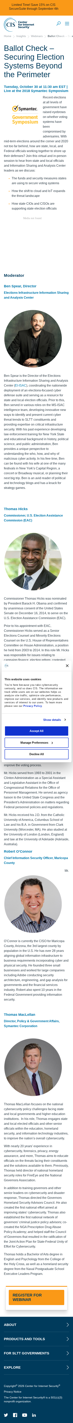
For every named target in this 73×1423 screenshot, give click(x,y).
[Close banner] (67, 665)
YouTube (24, 1415)
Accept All (36, 731)
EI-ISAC (20, 385)
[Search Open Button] (58, 23)
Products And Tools (24, 1339)
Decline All (36, 754)
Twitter (6, 1415)
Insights (21, 36)
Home (7, 36)
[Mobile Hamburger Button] (67, 23)
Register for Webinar (27, 1297)
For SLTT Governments (26, 1353)
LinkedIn (34, 1415)
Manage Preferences (34, 742)
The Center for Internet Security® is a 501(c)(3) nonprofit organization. (33, 1399)
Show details (52, 719)
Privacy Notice (12, 1391)
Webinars (37, 36)
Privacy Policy (32, 705)
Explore (12, 1367)
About (10, 1325)
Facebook (15, 1415)
